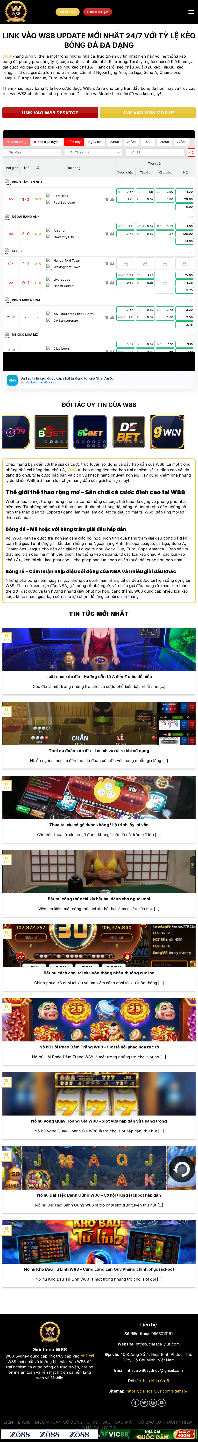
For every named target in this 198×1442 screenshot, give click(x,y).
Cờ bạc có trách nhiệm (165, 1422)
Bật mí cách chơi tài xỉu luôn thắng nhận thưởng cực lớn (99, 973)
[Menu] (191, 12)
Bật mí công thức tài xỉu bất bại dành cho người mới (99, 898)
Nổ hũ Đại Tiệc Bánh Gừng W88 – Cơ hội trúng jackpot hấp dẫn (99, 1195)
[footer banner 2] (148, 1434)
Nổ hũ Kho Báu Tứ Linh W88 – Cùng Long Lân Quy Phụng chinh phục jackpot (99, 1269)
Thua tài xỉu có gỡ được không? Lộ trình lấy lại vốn (99, 824)
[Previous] (10, 432)
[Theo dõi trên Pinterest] (153, 1403)
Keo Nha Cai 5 (156, 1380)
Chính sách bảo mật (110, 1422)
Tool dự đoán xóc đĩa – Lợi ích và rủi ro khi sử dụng (99, 750)
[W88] (28, 12)
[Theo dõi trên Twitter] (144, 1403)
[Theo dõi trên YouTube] (162, 1403)
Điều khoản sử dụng (59, 1422)
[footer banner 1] (49, 1434)
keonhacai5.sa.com (44, 382)
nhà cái (87, 1355)
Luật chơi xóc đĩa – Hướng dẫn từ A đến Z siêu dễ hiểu (99, 676)
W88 (6, 56)
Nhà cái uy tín (100, 1427)
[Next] (187, 432)
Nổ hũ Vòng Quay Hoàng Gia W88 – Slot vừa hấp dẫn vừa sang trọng (99, 1121)
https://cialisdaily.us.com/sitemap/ (157, 1391)
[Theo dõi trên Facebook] (135, 1403)
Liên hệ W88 (17, 1422)
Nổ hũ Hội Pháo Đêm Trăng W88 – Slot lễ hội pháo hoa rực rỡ (99, 1047)
